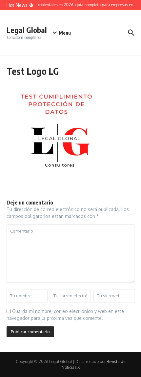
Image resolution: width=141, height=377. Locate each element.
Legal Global (27, 30)
